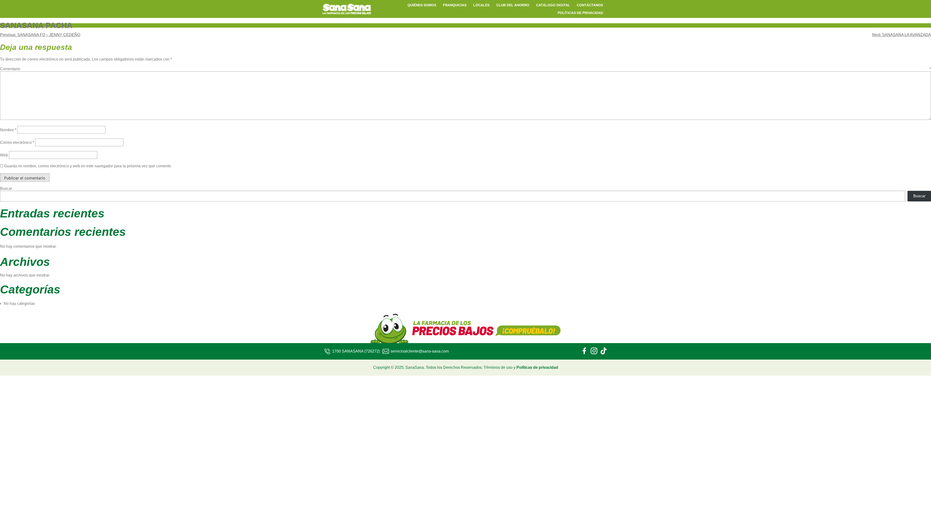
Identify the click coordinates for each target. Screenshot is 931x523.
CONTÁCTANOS (590, 5)
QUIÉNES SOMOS (422, 5)
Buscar (6, 188)
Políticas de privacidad (537, 367)
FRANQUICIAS (454, 5)
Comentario (465, 69)
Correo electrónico (17, 142)
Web (4, 155)
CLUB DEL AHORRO (512, 5)
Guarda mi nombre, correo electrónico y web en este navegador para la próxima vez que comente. (88, 166)
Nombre (8, 130)
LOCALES (481, 5)
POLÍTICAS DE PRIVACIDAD (580, 13)
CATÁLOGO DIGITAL (553, 5)
